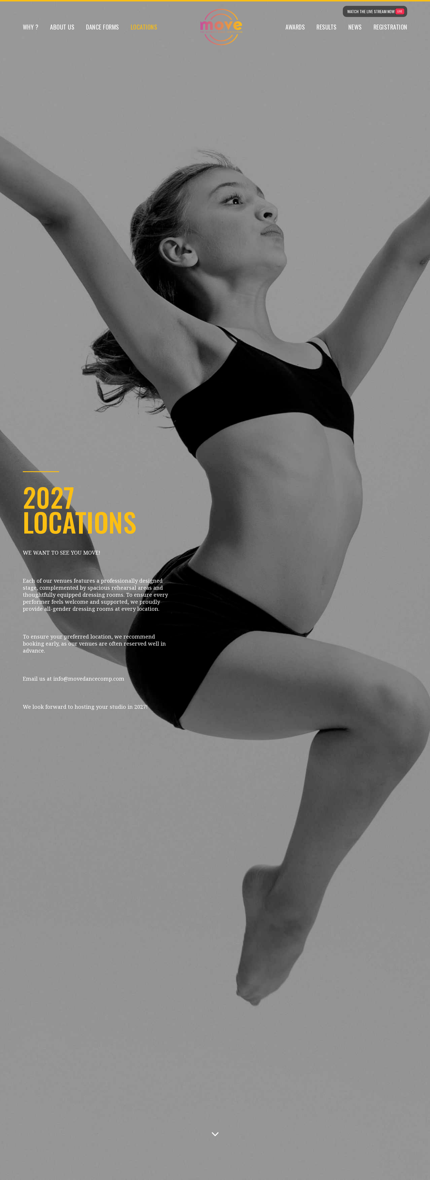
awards (295, 27)
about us (62, 27)
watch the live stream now (371, 11)
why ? (31, 27)
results (327, 27)
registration (390, 27)
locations (144, 27)
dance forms (102, 27)
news (355, 27)
